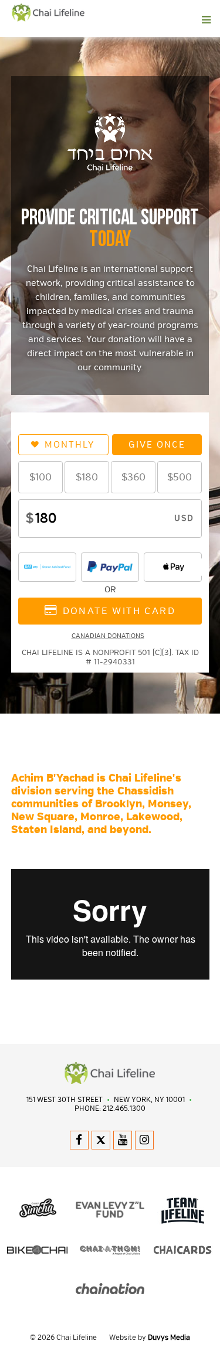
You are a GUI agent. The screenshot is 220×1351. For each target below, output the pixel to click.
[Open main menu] (133, 20)
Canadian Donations (108, 636)
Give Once (156, 444)
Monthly (70, 444)
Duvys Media (169, 1337)
